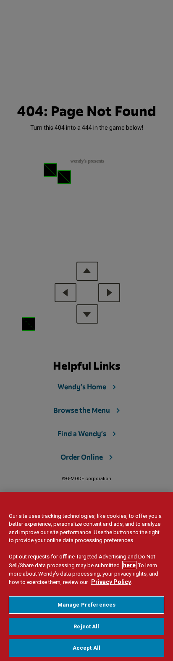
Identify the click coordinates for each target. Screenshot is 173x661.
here (129, 565)
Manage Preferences (86, 605)
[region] (86, 576)
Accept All (86, 648)
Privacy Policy (111, 582)
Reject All (86, 626)
